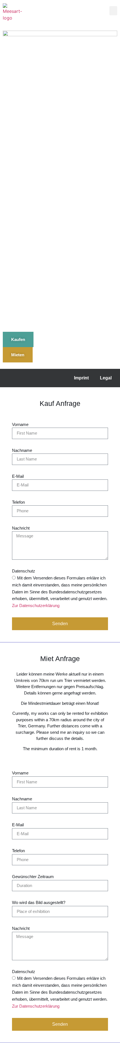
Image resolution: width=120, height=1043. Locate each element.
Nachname (22, 450)
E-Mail (18, 476)
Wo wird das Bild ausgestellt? (38, 902)
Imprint (81, 378)
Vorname (20, 424)
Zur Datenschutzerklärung (35, 605)
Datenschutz (23, 571)
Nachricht (21, 528)
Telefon (18, 502)
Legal (106, 378)
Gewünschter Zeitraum (33, 876)
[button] (113, 10)
